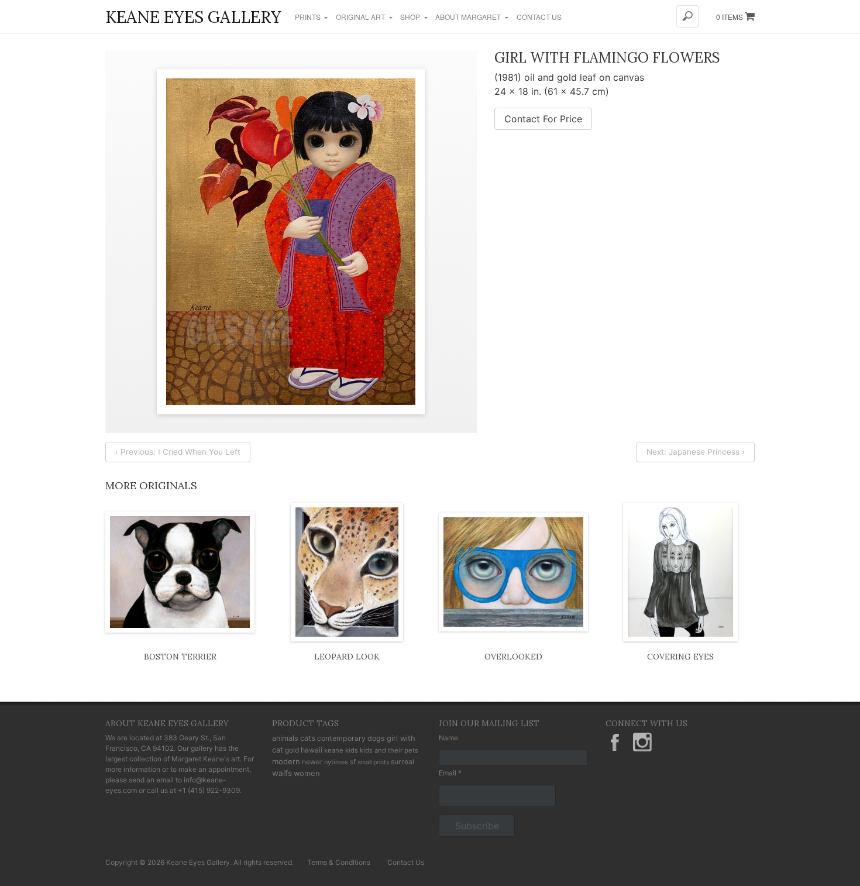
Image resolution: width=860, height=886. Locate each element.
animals (285, 738)
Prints (308, 17)
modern (286, 761)
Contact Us (539, 17)
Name (448, 737)
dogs (376, 738)
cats (307, 738)
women (307, 773)
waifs (282, 773)
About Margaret (469, 17)
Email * (450, 772)
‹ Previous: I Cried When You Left (177, 451)
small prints (373, 762)
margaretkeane (642, 742)
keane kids (341, 750)
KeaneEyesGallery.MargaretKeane (615, 742)
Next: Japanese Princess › (695, 451)
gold (292, 750)
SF (353, 761)
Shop (411, 17)
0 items (730, 17)
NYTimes (336, 762)
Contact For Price (543, 119)
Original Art (361, 17)
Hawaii (311, 750)
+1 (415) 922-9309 (209, 790)
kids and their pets (389, 750)
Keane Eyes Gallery (193, 17)
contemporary (341, 738)
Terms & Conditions (338, 862)
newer (312, 761)
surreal (402, 761)
